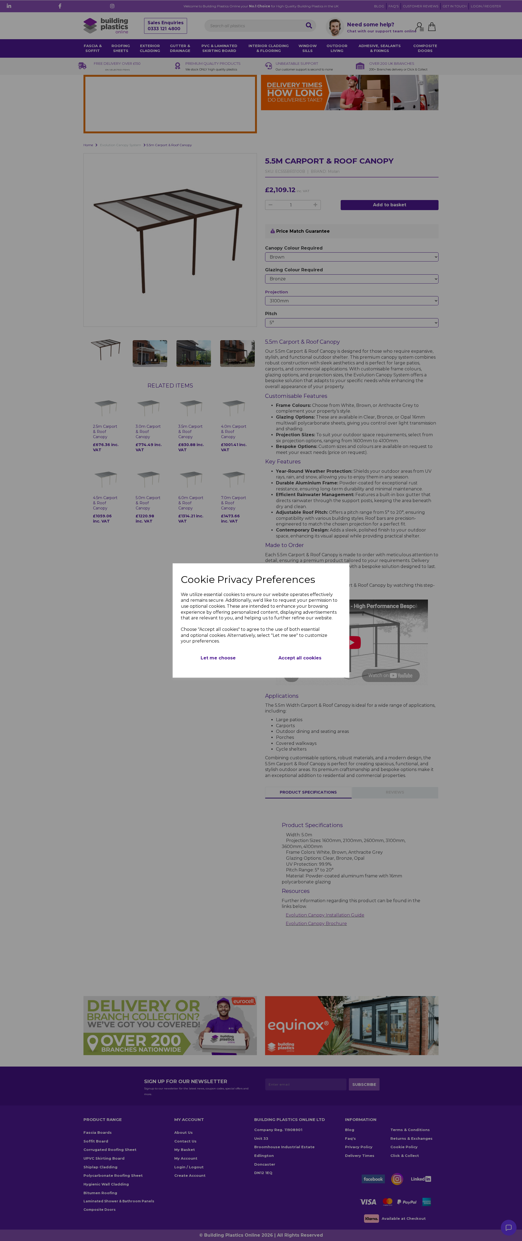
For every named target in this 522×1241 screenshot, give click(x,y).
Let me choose (218, 658)
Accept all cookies (299, 658)
